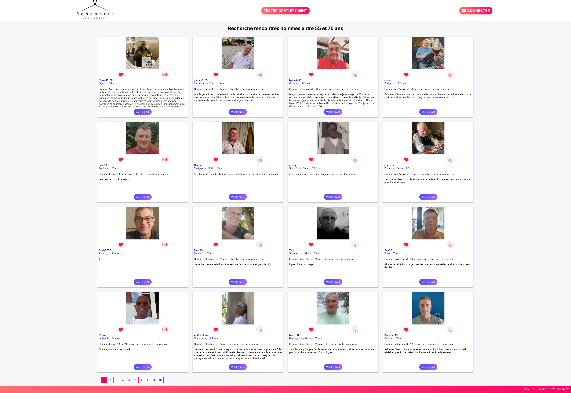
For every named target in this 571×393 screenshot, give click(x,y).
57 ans (210, 253)
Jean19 (103, 165)
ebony (292, 165)
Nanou (198, 165)
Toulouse (104, 168)
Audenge (104, 253)
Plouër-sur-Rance (394, 168)
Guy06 (388, 250)
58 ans (316, 168)
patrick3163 (201, 80)
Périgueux (390, 83)
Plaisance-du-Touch (205, 83)
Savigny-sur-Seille (204, 168)
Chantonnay (201, 338)
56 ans (115, 168)
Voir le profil (142, 111)
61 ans (318, 338)
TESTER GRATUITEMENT (285, 10)
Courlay (388, 338)
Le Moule (104, 338)
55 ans (220, 168)
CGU (533, 389)
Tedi (291, 250)
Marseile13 (295, 80)
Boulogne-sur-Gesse (300, 338)
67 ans (410, 168)
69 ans (396, 253)
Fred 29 (198, 250)
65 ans (402, 83)
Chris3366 (105, 250)
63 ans (399, 338)
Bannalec (199, 253)
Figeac (102, 83)
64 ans (222, 83)
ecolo (387, 80)
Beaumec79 (391, 335)
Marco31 (294, 335)
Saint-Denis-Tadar (299, 168)
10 (160, 380)
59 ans (115, 253)
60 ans (306, 83)
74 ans (115, 338)
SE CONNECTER (476, 10)
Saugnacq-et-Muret (300, 253)
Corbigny (294, 83)
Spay (387, 253)
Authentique (201, 335)
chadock (389, 165)
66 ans (112, 83)
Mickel (102, 335)
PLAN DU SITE (547, 389)
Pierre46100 (106, 80)
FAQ (526, 389)
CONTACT (563, 389)
